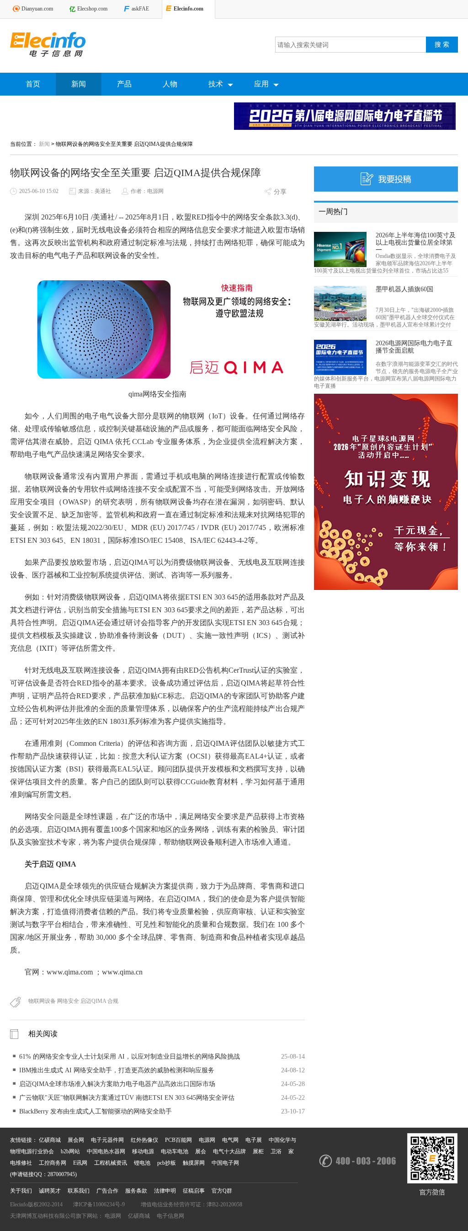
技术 (215, 84)
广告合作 (107, 1191)
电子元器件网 (107, 1140)
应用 (261, 84)
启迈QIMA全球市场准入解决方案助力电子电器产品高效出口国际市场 (117, 1084)
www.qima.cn (122, 972)
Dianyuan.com (37, 8)
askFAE (140, 8)
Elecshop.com (92, 8)
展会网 (76, 1140)
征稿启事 (194, 1191)
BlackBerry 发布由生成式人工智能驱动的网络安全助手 (95, 1111)
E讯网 (80, 1163)
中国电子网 (225, 1163)
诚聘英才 (50, 1191)
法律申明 (165, 1191)
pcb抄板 (166, 1163)
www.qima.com (70, 972)
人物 (170, 84)
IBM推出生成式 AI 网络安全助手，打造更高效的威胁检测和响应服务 (116, 1070)
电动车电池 (174, 1151)
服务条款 (136, 1191)
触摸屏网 (194, 1163)
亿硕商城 (50, 1140)
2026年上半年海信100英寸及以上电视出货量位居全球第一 (416, 242)
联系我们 (79, 1191)
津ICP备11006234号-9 (99, 1204)
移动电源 (143, 1151)
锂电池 (142, 1163)
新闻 (78, 84)
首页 (33, 84)
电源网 (207, 1140)
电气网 (230, 1140)
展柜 (258, 1151)
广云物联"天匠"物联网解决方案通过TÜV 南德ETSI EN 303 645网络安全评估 (126, 1097)
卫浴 (276, 1151)
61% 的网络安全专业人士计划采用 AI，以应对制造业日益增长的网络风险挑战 (129, 1056)
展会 (200, 1151)
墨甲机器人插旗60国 (404, 289)
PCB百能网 (178, 1140)
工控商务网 (52, 1163)
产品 (124, 84)
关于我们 (21, 1191)
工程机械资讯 (110, 1163)
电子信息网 (170, 1216)
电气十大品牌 (229, 1151)
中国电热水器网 (106, 1151)
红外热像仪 (144, 1140)
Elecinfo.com (188, 8)
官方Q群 (222, 1191)
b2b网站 (70, 1151)
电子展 (253, 1140)
